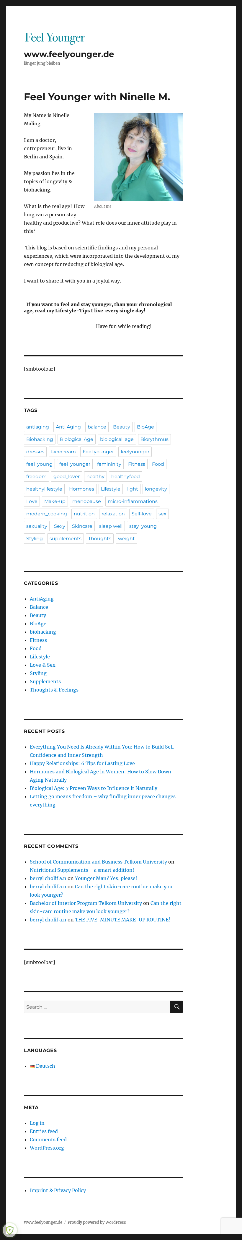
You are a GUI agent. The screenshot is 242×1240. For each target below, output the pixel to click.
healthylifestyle (44, 489)
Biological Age (76, 439)
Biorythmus (154, 439)
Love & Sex (42, 665)
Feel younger (98, 452)
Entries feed (44, 1131)
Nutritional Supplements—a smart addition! (82, 870)
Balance (39, 607)
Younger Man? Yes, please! (106, 878)
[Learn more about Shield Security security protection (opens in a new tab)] (9, 1230)
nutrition (84, 514)
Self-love (142, 514)
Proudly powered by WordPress (97, 1222)
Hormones (81, 489)
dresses (35, 452)
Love (31, 501)
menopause (86, 501)
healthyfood (125, 476)
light (132, 489)
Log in (37, 1123)
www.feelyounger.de (69, 54)
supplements (65, 538)
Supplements (45, 681)
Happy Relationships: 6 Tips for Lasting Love (82, 763)
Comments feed (48, 1139)
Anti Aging (68, 427)
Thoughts (99, 538)
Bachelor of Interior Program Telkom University (86, 903)
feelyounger (135, 452)
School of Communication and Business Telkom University (98, 862)
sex (162, 514)
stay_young (143, 526)
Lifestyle (110, 489)
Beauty (121, 427)
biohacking (43, 632)
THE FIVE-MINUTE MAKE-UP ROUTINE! (124, 920)
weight (126, 538)
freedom (36, 476)
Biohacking (39, 439)
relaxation (113, 514)
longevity (156, 489)
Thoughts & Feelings (54, 690)
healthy (95, 476)
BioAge (145, 427)
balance (97, 427)
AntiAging (42, 599)
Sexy (59, 526)
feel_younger (74, 464)
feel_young (39, 464)
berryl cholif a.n (48, 878)
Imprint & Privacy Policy (58, 1190)
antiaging (37, 427)
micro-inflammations (133, 501)
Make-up (55, 501)
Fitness (136, 464)
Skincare (82, 526)
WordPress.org (47, 1148)
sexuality (36, 526)
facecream (63, 452)
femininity (109, 464)
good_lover (66, 476)
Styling (34, 538)
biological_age (117, 439)
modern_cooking (46, 514)
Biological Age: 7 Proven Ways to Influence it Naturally (93, 788)
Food (158, 464)
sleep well (110, 526)
